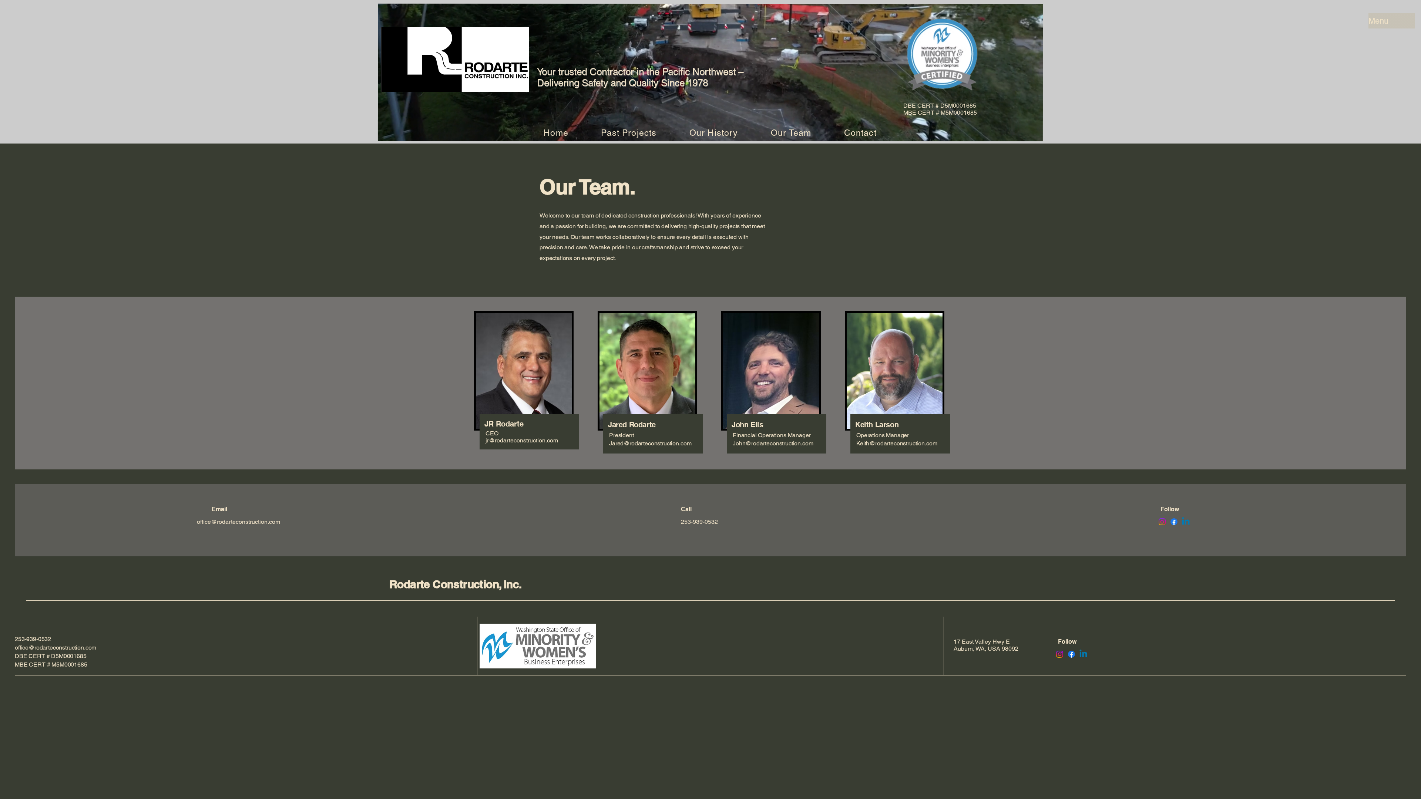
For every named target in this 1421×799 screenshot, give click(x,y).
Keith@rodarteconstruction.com (896, 443)
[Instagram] (1162, 521)
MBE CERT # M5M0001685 (51, 664)
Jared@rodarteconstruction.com (650, 443)
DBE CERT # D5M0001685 (51, 656)
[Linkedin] (1185, 521)
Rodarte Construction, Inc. (455, 584)
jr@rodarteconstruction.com (522, 440)
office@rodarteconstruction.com (238, 521)
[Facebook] (1174, 521)
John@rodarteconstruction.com (773, 443)
